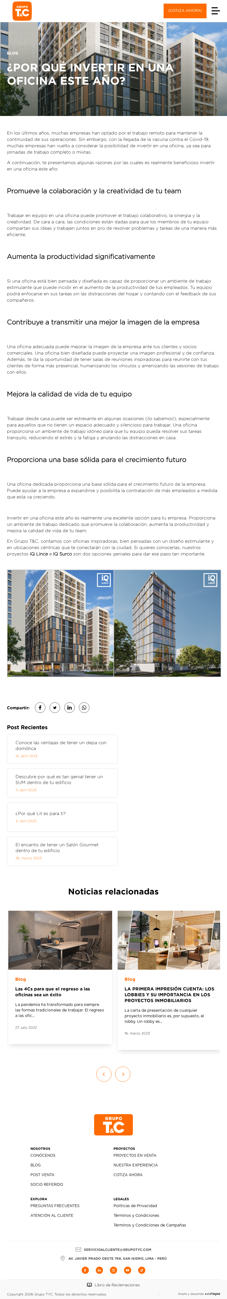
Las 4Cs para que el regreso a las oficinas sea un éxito (52, 991)
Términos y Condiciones (136, 1216)
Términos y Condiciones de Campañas (150, 1225)
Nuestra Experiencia (136, 1165)
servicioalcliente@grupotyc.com (117, 1249)
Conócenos (42, 1156)
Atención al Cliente (51, 1216)
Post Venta (42, 1175)
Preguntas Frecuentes (54, 1206)
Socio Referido (46, 1185)
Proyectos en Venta (135, 1156)
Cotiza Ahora (128, 1175)
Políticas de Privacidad (135, 1206)
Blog (20, 979)
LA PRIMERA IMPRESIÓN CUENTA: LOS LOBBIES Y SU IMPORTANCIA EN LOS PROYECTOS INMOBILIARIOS (169, 994)
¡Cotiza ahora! (185, 11)
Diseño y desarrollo (191, 1293)
